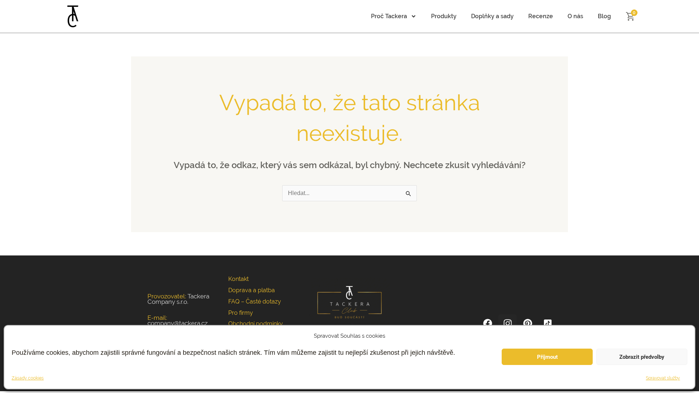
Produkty (444, 16)
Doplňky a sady (492, 16)
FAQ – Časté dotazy (254, 301)
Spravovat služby (663, 378)
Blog (604, 16)
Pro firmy (240, 312)
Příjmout (547, 357)
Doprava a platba (251, 290)
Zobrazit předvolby (641, 357)
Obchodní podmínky (255, 323)
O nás (575, 16)
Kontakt (238, 278)
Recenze (540, 16)
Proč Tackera (389, 16)
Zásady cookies (28, 378)
